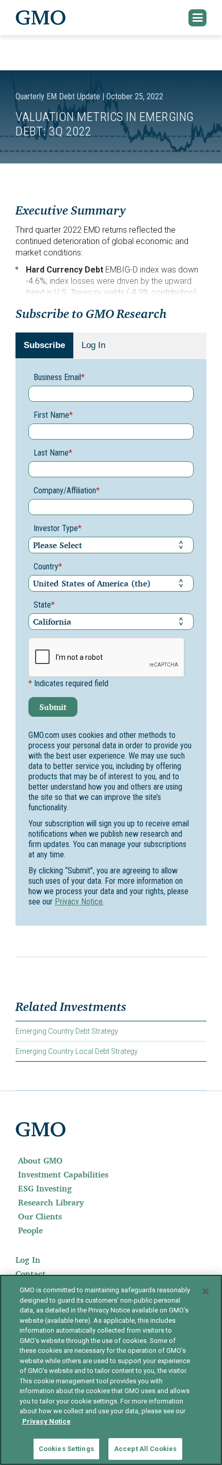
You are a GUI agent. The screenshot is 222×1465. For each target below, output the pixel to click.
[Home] (40, 17)
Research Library (51, 1202)
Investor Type (58, 528)
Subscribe (44, 345)
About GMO (40, 1160)
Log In (93, 345)
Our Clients (40, 1216)
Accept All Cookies (145, 1449)
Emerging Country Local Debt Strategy (76, 1051)
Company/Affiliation (67, 490)
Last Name (53, 453)
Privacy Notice (79, 902)
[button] (197, 17)
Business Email (59, 377)
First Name (53, 415)
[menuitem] (111, 1160)
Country (48, 566)
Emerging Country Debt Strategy (66, 1031)
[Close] (205, 1291)
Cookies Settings (66, 1449)
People (30, 1230)
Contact (30, 1273)
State (44, 605)
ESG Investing (45, 1188)
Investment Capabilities (63, 1174)
